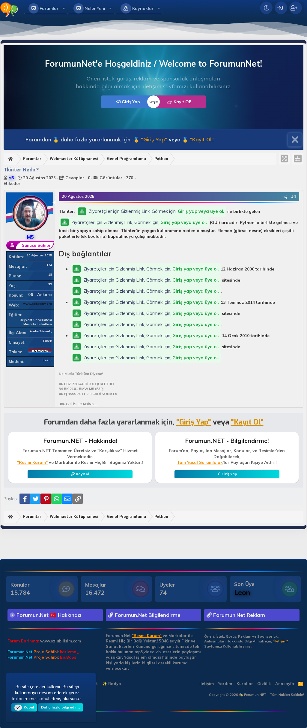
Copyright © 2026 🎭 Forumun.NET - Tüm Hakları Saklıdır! (256, 695)
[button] (64, 8)
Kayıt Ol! (181, 101)
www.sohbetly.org (37, 304)
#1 (293, 196)
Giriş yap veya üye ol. (201, 211)
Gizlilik (264, 683)
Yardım (225, 683)
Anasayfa (284, 683)
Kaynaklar (143, 8)
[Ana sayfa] (11, 159)
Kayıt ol (82, 474)
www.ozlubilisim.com (60, 641)
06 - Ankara (40, 294)
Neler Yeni (95, 8)
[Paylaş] (285, 196)
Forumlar (49, 8)
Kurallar (245, 683)
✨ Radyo (111, 683)
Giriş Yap (130, 101)
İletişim (206, 683)
